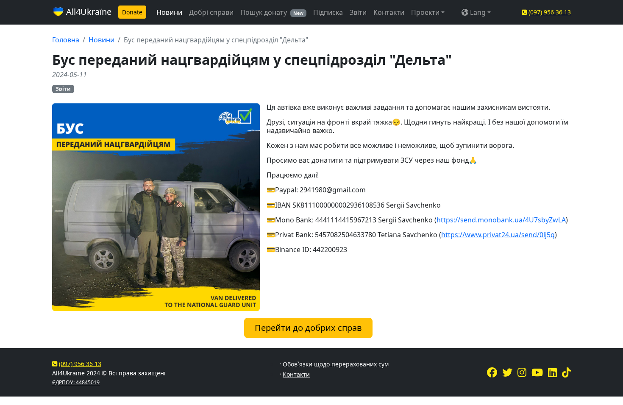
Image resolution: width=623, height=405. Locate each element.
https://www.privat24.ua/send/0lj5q (498, 234)
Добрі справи (211, 12)
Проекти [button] (425, 12)
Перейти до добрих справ (308, 327)
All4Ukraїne (87, 11)
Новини (169, 12)
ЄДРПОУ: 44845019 (76, 382)
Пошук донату (271, 12)
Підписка (328, 12)
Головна (65, 39)
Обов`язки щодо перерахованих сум (336, 364)
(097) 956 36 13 (549, 12)
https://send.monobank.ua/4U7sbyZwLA (501, 220)
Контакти (388, 12)
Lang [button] (477, 12)
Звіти (358, 12)
